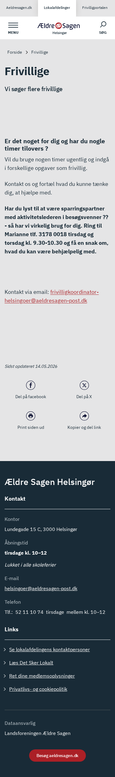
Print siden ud (30, 427)
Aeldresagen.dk (19, 7)
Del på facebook (30, 396)
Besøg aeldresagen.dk (57, 755)
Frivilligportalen (95, 7)
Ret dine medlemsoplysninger (42, 676)
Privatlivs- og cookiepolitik (38, 689)
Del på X (84, 396)
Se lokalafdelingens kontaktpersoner (49, 649)
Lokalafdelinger (57, 7)
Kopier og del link (84, 427)
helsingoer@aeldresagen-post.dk (41, 588)
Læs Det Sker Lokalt (31, 663)
